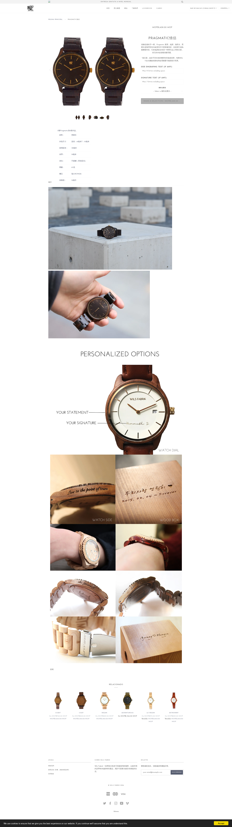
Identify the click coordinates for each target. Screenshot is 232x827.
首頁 (108, 8)
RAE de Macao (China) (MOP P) (203, 8)
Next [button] (133, 70)
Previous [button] (52, 70)
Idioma (116, 811)
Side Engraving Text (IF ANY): (156, 67)
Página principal (55, 19)
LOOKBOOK (147, 8)
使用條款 (51, 774)
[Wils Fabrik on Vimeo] (127, 804)
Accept (221, 823)
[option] (92, 69)
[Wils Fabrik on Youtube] (121, 804)
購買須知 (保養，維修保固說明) (58, 770)
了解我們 (135, 8)
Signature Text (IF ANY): (154, 78)
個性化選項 (162, 87)
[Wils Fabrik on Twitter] (104, 804)
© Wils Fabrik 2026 (116, 785)
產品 (125, 8)
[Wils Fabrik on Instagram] (116, 804)
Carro (159, 8)
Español (224, 8)
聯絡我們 (51, 766)
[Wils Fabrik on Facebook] (110, 804)
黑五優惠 (117, 8)
